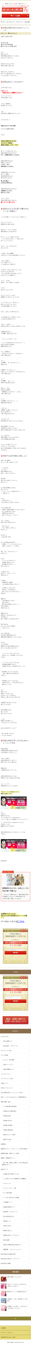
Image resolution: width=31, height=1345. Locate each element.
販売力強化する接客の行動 (8, 1254)
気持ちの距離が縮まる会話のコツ (12, 1244)
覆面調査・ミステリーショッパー (12, 1249)
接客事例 (3, 1144)
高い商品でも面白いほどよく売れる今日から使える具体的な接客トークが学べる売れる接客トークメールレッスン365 (15, 938)
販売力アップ (4, 1169)
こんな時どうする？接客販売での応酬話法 (14, 1178)
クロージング (7, 1183)
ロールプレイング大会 (7, 1078)
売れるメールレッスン (7, 1088)
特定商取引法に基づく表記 (8, 1337)
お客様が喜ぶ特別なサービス (11, 1174)
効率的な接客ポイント (9, 1207)
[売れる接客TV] (15, 3)
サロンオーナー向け (6, 1050)
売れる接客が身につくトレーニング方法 (12, 1092)
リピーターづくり (6, 1074)
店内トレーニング (8, 1064)
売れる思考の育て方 (8, 1216)
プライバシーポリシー (7, 1332)
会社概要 (3, 1328)
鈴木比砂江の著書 (6, 1263)
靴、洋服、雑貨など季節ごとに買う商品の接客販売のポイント (14, 1163)
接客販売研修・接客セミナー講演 (10, 1153)
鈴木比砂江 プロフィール (10, 1046)
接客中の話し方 (7, 1230)
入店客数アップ (7, 1202)
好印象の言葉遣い (8, 1125)
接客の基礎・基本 (11, 22)
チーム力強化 (4, 1055)
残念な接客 (6, 1240)
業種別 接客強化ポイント (8, 1158)
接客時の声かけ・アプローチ (11, 1235)
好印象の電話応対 (8, 1130)
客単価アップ (7, 1221)
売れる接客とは (7, 1041)
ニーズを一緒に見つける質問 (11, 1197)
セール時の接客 (7, 1193)
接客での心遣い (7, 1139)
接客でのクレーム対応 (9, 1134)
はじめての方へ (5, 1036)
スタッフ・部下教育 (8, 1060)
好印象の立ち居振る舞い (10, 1111)
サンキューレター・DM (9, 1188)
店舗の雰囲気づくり (8, 1069)
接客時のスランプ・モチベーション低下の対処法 (14, 1148)
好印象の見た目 (19, 22)
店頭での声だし (7, 1225)
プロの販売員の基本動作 (10, 1106)
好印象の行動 (7, 1116)
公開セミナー (4, 1083)
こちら (21, 921)
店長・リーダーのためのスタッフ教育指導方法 (13, 1097)
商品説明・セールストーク (10, 1211)
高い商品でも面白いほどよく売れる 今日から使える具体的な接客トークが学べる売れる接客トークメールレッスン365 (15, 985)
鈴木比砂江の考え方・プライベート (10, 1258)
